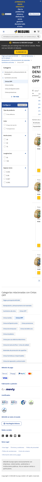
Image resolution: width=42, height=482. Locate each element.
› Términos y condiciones (17, 447)
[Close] (38, 42)
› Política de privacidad (32, 447)
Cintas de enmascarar (9, 329)
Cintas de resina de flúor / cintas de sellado (16, 345)
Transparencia (10, 129)
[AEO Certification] (23, 402)
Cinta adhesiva (10, 114)
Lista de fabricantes (27, 56)
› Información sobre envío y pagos (11, 455)
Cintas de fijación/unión (12, 89)
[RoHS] (31, 402)
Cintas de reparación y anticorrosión (14, 361)
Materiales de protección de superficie (14, 350)
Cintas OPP (8, 81)
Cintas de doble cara (26, 329)
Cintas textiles (9, 85)
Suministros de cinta (8, 62)
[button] (34, 14)
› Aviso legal (5, 447)
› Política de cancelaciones (9, 451)
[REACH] (4, 410)
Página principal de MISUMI (10, 56)
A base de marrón (11, 125)
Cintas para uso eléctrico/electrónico (14, 339)
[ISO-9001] (5, 402)
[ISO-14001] (14, 402)
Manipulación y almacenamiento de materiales (16, 60)
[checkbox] (15, 114)
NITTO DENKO (6, 58)
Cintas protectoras (10, 92)
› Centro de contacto (24, 451)
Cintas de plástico (8, 334)
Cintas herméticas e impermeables (13, 356)
